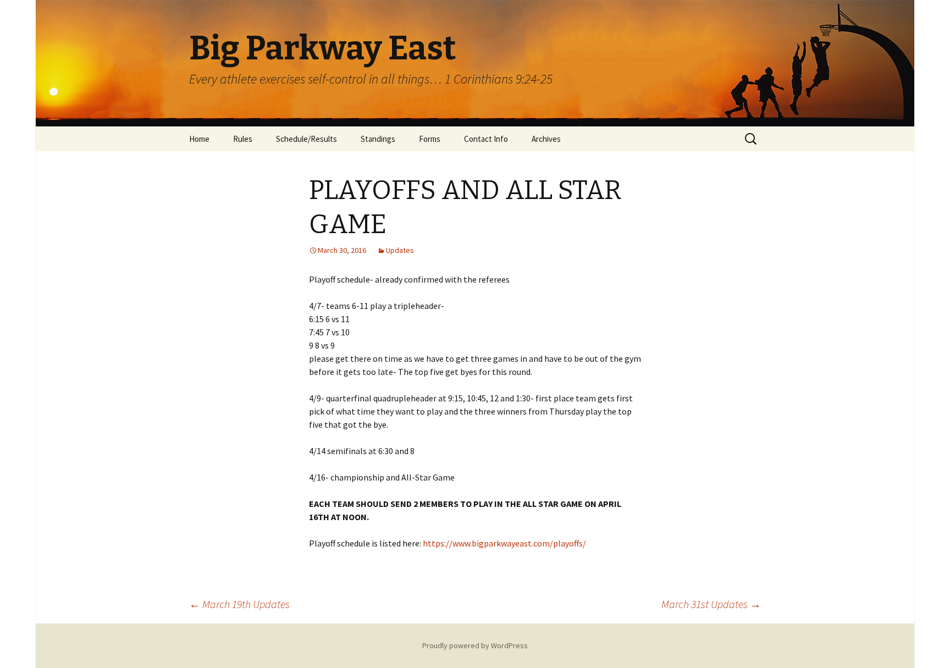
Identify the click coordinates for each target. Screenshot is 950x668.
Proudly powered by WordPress (475, 645)
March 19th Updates (239, 604)
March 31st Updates (711, 604)
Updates (400, 250)
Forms (429, 139)
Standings (378, 139)
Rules (242, 139)
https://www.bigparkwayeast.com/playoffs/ (504, 543)
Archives (546, 139)
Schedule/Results (306, 139)
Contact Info (486, 139)
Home (199, 139)
